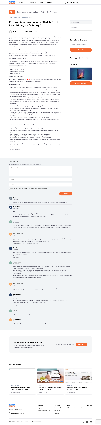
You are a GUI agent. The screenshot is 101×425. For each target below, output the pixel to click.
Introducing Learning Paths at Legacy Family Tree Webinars (20, 388)
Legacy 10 (40, 408)
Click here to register (14, 149)
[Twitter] (83, 58)
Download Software (80, 83)
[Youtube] (86, 58)
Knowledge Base (58, 408)
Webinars (49, 2)
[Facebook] (79, 58)
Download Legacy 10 (72, 2)
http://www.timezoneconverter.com (32, 202)
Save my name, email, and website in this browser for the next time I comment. (29, 188)
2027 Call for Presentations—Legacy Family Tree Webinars (50, 388)
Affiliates (56, 413)
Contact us (57, 410)
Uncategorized (21, 17)
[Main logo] (12, 2)
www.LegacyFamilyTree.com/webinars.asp (20, 55)
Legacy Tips (12, 17)
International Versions (44, 410)
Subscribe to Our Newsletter (75, 408)
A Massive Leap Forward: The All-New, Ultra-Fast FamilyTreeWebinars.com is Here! (77, 388)
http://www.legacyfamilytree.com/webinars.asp (25, 243)
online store (22, 81)
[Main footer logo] (12, 405)
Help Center (57, 405)
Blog (12, 12)
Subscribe (81, 50)
